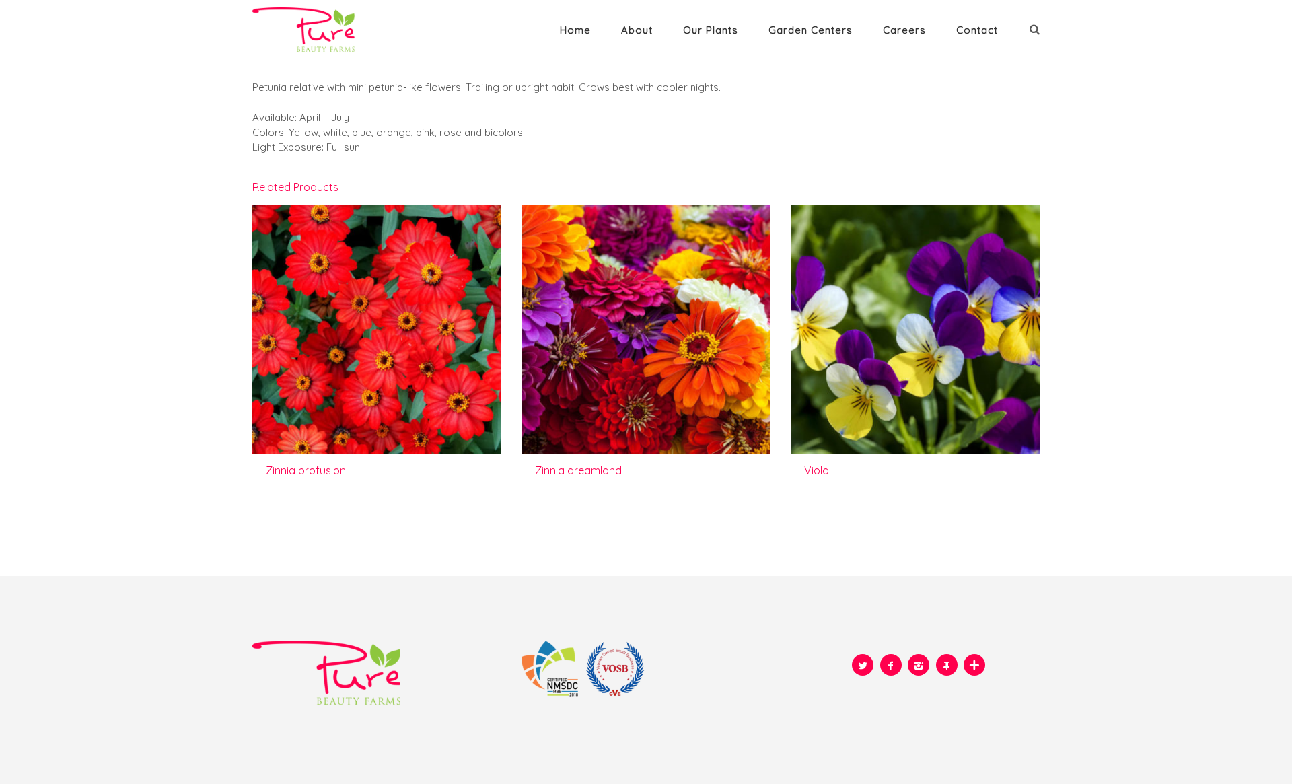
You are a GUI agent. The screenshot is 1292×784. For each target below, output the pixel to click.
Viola (816, 470)
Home (575, 30)
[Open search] (1036, 29)
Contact (977, 30)
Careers (904, 30)
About (637, 30)
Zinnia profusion (306, 470)
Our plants (710, 30)
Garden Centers (810, 30)
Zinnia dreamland (578, 470)
